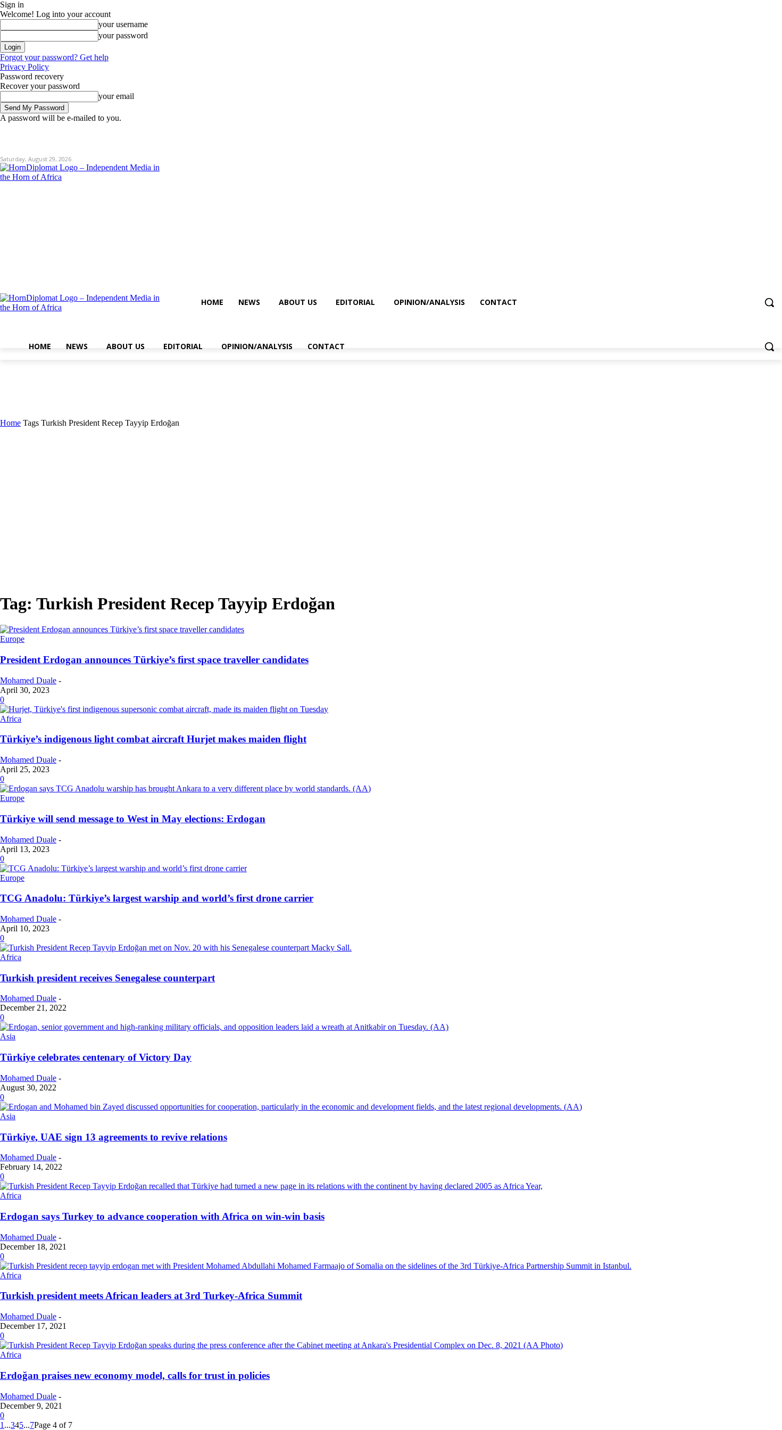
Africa (10, 718)
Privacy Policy (24, 66)
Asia (7, 1036)
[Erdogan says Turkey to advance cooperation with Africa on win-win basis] (271, 1186)
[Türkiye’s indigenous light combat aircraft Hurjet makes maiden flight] (164, 709)
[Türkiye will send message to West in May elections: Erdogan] (185, 788)
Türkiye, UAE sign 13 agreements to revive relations (113, 1137)
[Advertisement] (391, 507)
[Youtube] (776, 131)
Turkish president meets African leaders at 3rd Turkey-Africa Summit (151, 1295)
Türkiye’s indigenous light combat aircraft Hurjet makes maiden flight (153, 739)
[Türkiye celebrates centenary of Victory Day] (224, 1026)
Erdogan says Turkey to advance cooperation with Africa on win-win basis (162, 1216)
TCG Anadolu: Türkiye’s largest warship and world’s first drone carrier (156, 898)
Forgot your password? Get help (54, 57)
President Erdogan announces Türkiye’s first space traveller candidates (154, 659)
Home (10, 422)
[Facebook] (717, 131)
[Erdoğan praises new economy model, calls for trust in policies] (281, 1345)
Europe (12, 638)
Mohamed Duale (28, 680)
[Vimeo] (761, 131)
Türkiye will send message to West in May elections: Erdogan (132, 818)
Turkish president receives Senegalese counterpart (107, 977)
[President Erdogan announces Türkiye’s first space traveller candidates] (122, 629)
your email (116, 96)
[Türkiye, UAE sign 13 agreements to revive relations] (291, 1106)
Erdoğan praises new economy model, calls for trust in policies (135, 1375)
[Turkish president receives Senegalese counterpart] (176, 947)
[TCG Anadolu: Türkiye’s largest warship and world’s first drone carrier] (123, 868)
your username (123, 24)
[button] (769, 302)
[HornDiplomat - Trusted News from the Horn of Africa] (117, 246)
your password (123, 35)
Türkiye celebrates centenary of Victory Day (96, 1057)
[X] (747, 131)
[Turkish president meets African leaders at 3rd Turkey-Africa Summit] (315, 1265)
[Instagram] (732, 131)
